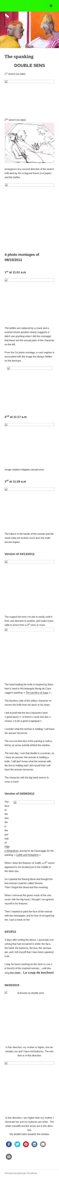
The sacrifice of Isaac (37, 692)
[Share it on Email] (43, 1146)
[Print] (9, 1159)
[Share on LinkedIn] (34, 1146)
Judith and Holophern (27, 854)
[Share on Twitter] (17, 1146)
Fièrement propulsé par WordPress (21, 1173)
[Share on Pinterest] (26, 1146)
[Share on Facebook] (9, 1146)
